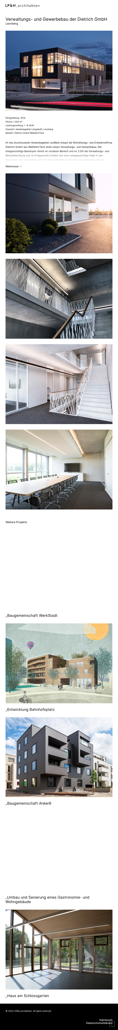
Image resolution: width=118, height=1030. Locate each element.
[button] (111, 5)
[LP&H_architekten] (22, 5)
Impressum (105, 1019)
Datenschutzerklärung (99, 1022)
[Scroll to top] (112, 1023)
